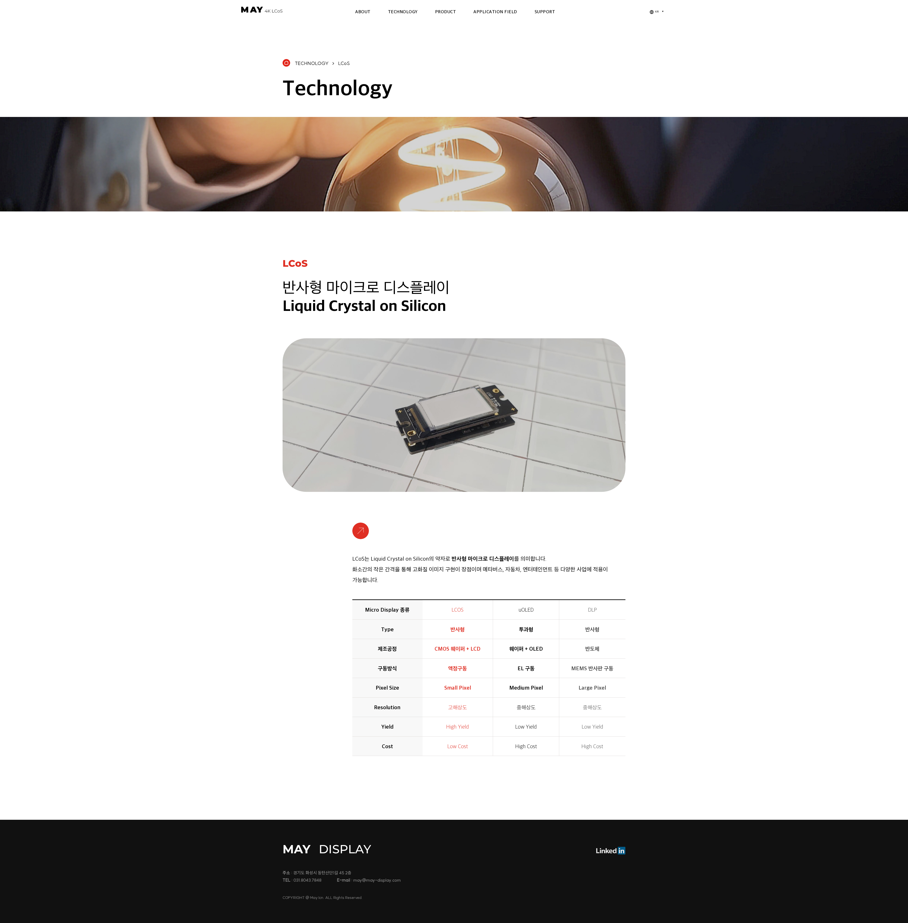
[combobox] (656, 11)
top (872, 811)
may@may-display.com (377, 880)
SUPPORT (545, 11)
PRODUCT (445, 11)
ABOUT (363, 11)
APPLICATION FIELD (495, 11)
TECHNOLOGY (403, 11)
